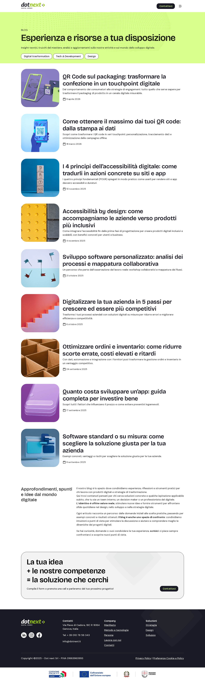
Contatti (109, 645)
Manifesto (110, 625)
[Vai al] (24, 635)
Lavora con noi (112, 640)
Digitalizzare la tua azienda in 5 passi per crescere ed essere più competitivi (117, 305)
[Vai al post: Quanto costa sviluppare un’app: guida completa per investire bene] (40, 403)
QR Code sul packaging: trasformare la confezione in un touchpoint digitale (114, 80)
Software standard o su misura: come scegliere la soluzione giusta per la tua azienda (114, 443)
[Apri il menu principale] (180, 6)
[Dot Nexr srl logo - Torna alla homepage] (33, 8)
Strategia (151, 625)
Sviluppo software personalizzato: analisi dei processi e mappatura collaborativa (123, 260)
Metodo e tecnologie (116, 630)
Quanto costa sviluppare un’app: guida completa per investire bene (114, 395)
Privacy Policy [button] (143, 658)
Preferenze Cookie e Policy (168, 658)
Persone (108, 635)
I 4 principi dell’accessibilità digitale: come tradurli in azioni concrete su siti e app (120, 170)
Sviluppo (151, 635)
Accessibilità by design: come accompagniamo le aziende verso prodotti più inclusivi (120, 218)
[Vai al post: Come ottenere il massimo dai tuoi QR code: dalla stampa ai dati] (40, 133)
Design (150, 630)
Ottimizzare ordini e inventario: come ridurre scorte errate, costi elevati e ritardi (122, 350)
